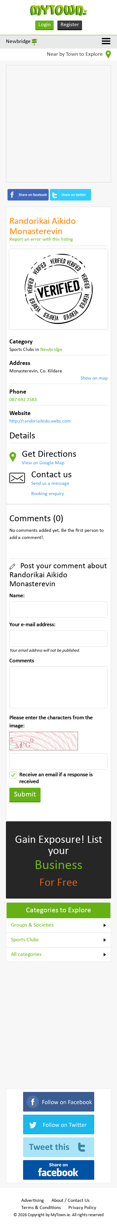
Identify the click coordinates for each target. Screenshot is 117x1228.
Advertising (32, 1200)
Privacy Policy (82, 1207)
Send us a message (50, 483)
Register (70, 25)
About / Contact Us (70, 1200)
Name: (17, 596)
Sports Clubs (25, 940)
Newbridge (18, 42)
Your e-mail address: (32, 625)
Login (44, 25)
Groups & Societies (32, 925)
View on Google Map (43, 462)
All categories (26, 954)
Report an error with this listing (41, 239)
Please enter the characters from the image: (51, 722)
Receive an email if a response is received (56, 775)
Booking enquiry (47, 493)
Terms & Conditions (41, 1207)
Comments (21, 661)
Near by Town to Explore (75, 54)
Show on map (94, 378)
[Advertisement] (58, 123)
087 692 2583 (23, 399)
